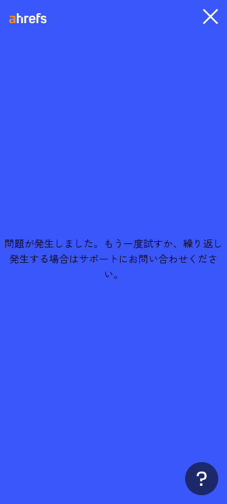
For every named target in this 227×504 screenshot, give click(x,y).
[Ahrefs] (35, 18)
